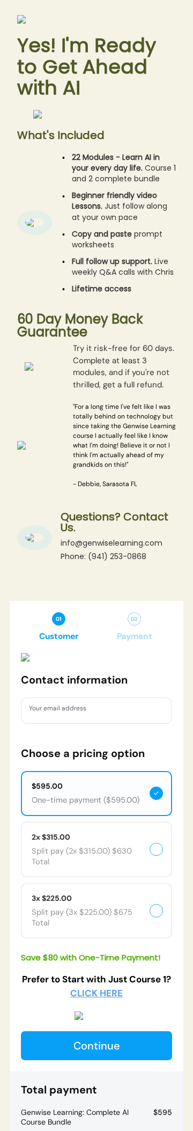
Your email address (63, 710)
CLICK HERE (96, 993)
